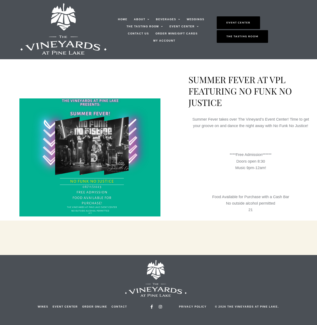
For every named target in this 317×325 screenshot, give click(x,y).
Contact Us (138, 33)
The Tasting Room (143, 26)
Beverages (166, 19)
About (139, 19)
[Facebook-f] (151, 307)
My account (164, 40)
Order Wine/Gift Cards (176, 33)
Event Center (182, 26)
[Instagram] (160, 307)
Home (122, 19)
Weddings (195, 19)
